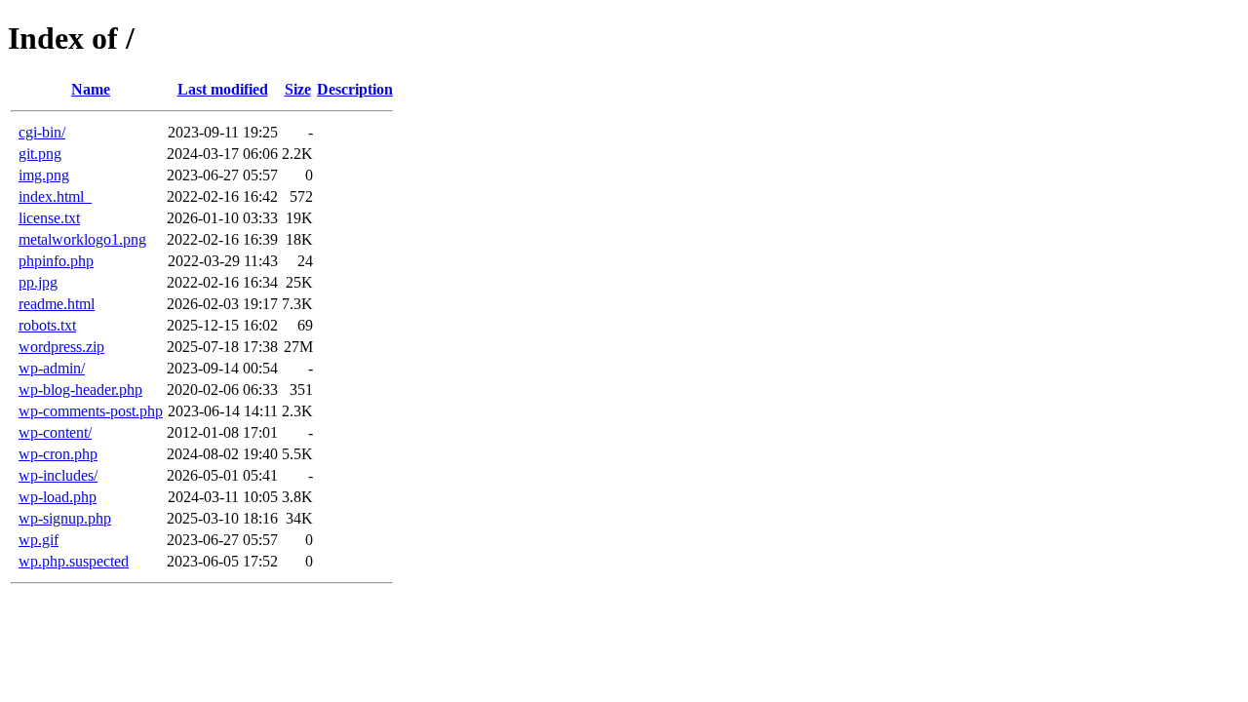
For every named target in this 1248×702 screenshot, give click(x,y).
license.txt (49, 218)
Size (298, 89)
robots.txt (47, 325)
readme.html (57, 303)
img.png (44, 175)
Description (355, 89)
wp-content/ (55, 432)
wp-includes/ (58, 475)
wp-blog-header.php (80, 389)
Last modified (222, 89)
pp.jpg (38, 282)
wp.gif (38, 539)
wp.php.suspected (74, 561)
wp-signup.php (65, 518)
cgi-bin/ (42, 132)
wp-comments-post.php (91, 411)
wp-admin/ (52, 368)
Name (90, 89)
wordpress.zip (61, 346)
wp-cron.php (58, 454)
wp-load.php (58, 496)
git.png (40, 153)
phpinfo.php (56, 261)
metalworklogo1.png (82, 239)
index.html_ (55, 196)
